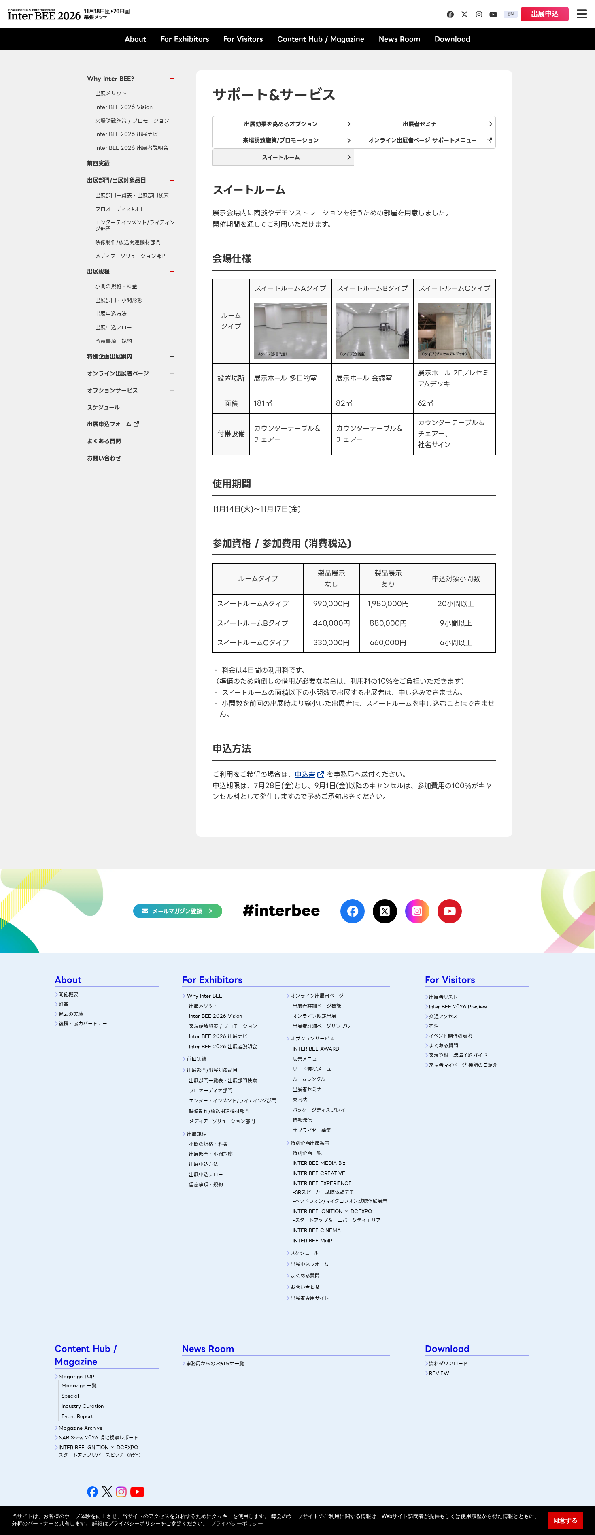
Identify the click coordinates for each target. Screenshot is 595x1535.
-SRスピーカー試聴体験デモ (323, 1192)
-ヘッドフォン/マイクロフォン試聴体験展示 (340, 1201)
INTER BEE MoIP (312, 1240)
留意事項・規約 (113, 341)
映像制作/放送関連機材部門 (128, 242)
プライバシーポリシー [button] (236, 1523)
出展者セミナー (422, 123)
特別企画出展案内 (310, 1143)
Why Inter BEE (204, 996)
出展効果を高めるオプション (281, 123)
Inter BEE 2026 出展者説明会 (131, 148)
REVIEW (439, 1373)
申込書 (305, 774)
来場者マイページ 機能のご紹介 (463, 1065)
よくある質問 (104, 441)
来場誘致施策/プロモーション (281, 140)
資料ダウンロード (448, 1363)
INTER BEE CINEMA (317, 1230)
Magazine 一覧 (79, 1385)
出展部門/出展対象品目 (212, 1070)
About (135, 39)
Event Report (77, 1416)
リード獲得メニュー (314, 1069)
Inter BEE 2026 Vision (124, 107)
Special (70, 1396)
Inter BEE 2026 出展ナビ (126, 134)
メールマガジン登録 (177, 911)
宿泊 (434, 1026)
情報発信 (302, 1120)
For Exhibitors (185, 39)
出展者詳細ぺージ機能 (317, 1006)
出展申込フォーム (109, 424)
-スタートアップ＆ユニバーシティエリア (337, 1220)
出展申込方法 (111, 313)
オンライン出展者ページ (317, 996)
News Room (399, 39)
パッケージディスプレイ (319, 1110)
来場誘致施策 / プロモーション (132, 121)
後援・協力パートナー (83, 1024)
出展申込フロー (113, 327)
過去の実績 (71, 1014)
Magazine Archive (80, 1428)
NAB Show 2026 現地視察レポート (98, 1437)
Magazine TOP (76, 1376)
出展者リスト (443, 997)
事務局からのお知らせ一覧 (215, 1363)
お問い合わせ (104, 458)
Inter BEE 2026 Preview (458, 1007)
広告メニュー (307, 1059)
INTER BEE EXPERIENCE (322, 1183)
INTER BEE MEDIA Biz (319, 1163)
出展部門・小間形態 (118, 300)
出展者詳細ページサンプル (321, 1026)
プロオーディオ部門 (118, 209)
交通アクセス (443, 1016)
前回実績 (98, 163)
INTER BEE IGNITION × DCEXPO (332, 1211)
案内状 (300, 1099)
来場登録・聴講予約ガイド (458, 1055)
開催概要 (68, 994)
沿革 (63, 1004)
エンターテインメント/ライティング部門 (135, 225)
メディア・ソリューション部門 (131, 256)
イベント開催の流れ (450, 1036)
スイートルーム (281, 157)
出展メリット (111, 93)
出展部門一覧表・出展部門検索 (132, 195)
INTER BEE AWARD (316, 1049)
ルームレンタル (309, 1079)
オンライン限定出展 (314, 1016)
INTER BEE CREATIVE (319, 1173)
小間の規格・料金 (116, 286)
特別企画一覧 (307, 1153)
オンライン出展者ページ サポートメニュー (422, 140)
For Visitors (243, 39)
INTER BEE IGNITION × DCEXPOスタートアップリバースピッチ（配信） (101, 1451)
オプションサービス (312, 1039)
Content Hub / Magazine (320, 39)
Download (452, 39)
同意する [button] (565, 1520)
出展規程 (196, 1134)
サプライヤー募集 (312, 1130)
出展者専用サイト (310, 1298)
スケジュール (103, 407)
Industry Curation (83, 1406)
